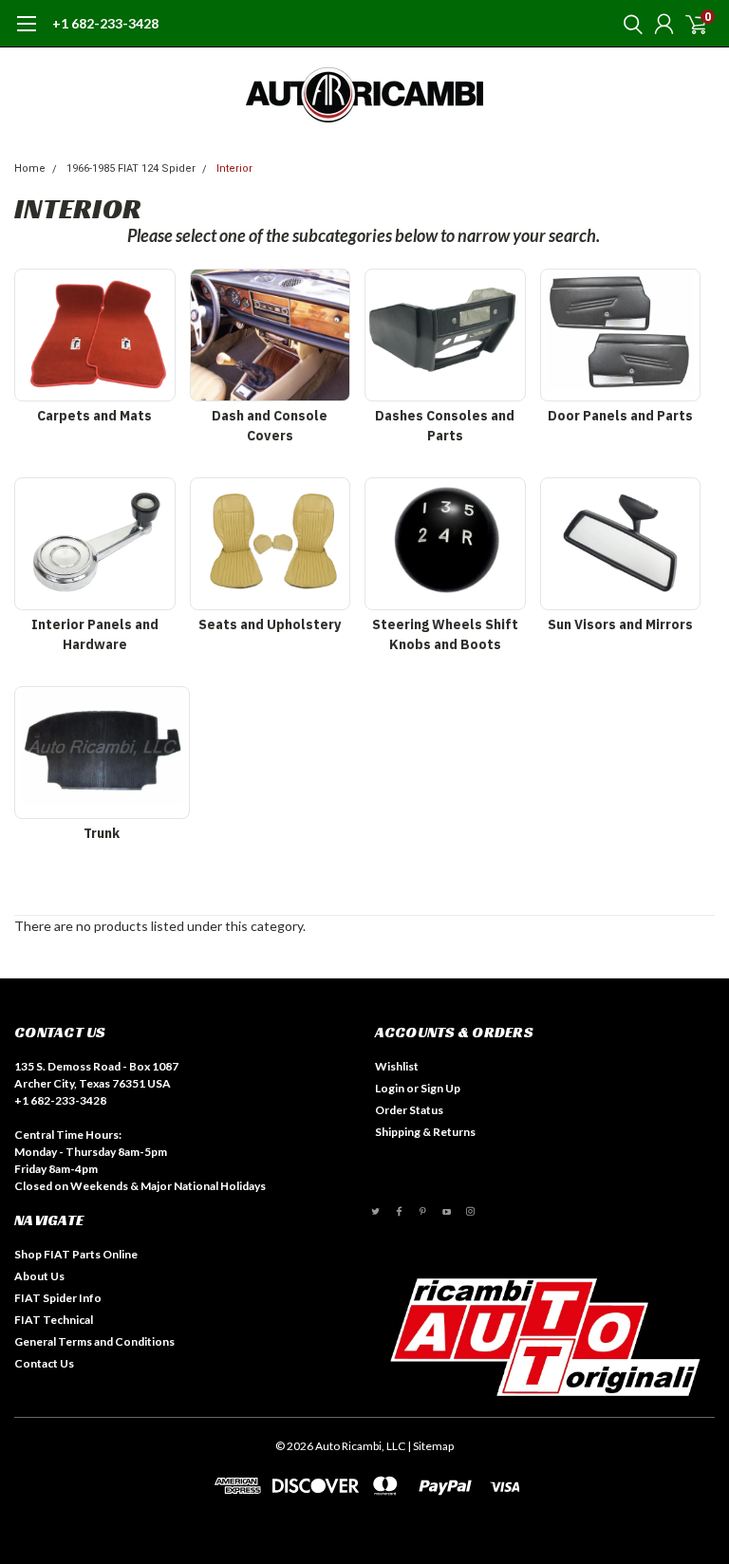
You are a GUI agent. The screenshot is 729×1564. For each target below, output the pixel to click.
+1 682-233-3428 (105, 23)
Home (30, 168)
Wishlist (397, 1066)
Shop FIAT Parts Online (76, 1254)
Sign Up (440, 1088)
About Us (39, 1276)
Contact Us (44, 1363)
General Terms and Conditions (94, 1341)
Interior (234, 168)
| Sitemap (430, 1446)
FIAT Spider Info (58, 1298)
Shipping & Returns (425, 1132)
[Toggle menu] (26, 33)
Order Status (409, 1110)
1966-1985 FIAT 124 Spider (131, 168)
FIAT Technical (53, 1320)
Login (389, 1088)
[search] (628, 23)
